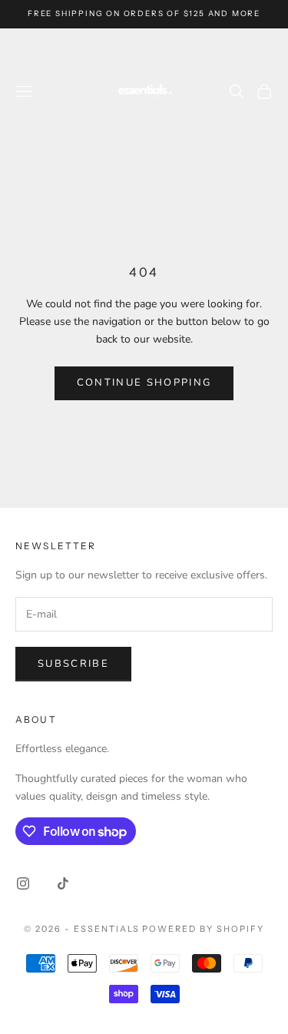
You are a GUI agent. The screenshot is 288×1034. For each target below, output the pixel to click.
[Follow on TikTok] (63, 883)
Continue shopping (144, 382)
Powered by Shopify (203, 928)
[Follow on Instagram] (23, 883)
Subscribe (73, 664)
